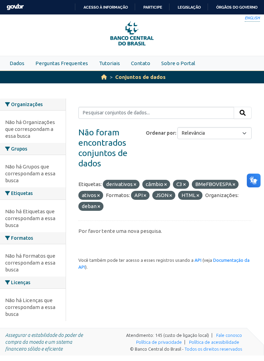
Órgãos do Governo (236, 7)
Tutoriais (109, 63)
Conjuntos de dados (140, 77)
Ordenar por (160, 133)
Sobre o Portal (178, 63)
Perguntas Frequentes (61, 63)
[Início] (104, 77)
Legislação (189, 7)
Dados (17, 63)
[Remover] (135, 185)
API (198, 260)
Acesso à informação (106, 7)
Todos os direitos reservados (213, 349)
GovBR (15, 7)
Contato (140, 63)
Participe (152, 7)
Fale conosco (229, 335)
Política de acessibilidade (214, 342)
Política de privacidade (159, 342)
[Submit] (243, 113)
